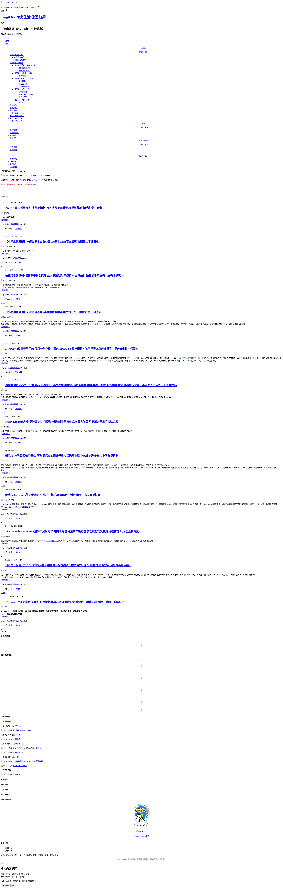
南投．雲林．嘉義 (17, 118)
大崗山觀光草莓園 (26, 94)
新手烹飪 (13, 138)
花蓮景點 (13, 105)
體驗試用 (13, 150)
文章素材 (13, 167)
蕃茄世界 (22, 81)
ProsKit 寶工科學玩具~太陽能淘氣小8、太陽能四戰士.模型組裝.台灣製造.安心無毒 (53, 207)
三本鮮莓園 (23, 92)
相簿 (7, 39)
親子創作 (13, 135)
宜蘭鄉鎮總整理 (20, 60)
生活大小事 (14, 133)
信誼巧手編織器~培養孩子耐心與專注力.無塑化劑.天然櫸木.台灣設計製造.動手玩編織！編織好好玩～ (64, 275)
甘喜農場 (22, 76)
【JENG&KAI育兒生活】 (29, 180)
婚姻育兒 (19, 34)
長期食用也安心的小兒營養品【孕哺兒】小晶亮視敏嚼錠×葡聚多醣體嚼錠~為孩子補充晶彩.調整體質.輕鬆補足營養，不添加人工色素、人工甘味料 (91, 385)
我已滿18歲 (5, 885)
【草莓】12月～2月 (21, 89)
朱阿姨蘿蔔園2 (24, 71)
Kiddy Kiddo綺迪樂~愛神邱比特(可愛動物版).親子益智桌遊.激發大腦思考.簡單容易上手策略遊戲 (61, 421)
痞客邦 (13, 224)
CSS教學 (13, 161)
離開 (12, 885)
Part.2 (31, 730)
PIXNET (124, 859)
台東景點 (13, 110)
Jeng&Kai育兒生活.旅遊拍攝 (23, 17)
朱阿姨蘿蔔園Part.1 (20, 730)
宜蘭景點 (13, 108)
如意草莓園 (23, 97)
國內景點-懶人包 (16, 55)
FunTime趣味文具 (52, 541)
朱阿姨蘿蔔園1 (24, 68)
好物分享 (13, 147)
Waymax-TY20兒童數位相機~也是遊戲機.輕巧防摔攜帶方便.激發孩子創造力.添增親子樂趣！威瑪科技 (64, 602)
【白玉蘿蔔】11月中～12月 (24, 65)
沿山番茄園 (23, 84)
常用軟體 (13, 159)
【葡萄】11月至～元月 (23, 73)
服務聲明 (162, 859)
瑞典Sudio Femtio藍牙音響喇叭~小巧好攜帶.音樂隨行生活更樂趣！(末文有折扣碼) (53, 494)
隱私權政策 (154, 859)
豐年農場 (22, 102)
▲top (3, 232)
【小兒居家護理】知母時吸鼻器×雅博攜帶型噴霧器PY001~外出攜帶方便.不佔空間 (53, 312)
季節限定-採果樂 (16, 63)
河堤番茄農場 (24, 87)
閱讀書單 (13, 130)
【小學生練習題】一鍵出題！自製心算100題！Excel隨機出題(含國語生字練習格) (52, 241)
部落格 (8, 41)
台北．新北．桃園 (17, 113)
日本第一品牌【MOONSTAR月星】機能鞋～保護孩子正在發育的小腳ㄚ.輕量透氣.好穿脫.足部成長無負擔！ (68, 565)
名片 (7, 44)
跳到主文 (4, 23)
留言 (18, 224)
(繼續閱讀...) (5, 220)
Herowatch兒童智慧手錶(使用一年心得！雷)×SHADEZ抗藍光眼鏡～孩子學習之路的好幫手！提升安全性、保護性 (71, 348)
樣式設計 (13, 164)
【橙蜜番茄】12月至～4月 (24, 79)
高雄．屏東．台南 (17, 121)
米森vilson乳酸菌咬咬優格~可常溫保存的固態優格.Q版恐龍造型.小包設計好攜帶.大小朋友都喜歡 (61, 455)
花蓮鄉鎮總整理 (20, 57)
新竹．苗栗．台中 (17, 116)
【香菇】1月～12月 (21, 100)
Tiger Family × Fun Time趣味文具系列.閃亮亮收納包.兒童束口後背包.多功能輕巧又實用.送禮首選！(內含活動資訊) (72, 531)
